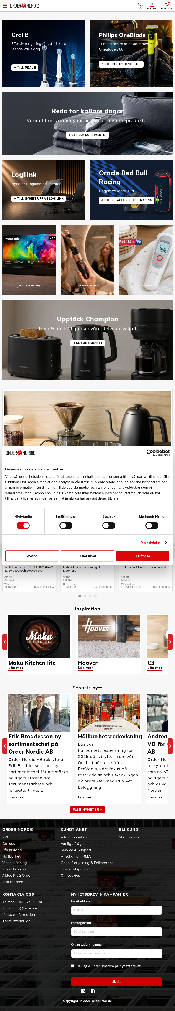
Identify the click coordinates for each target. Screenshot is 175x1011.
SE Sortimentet (89, 343)
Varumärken (12, 881)
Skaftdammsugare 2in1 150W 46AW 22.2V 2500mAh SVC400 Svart (28, 568)
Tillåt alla (143, 556)
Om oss (8, 843)
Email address (81, 901)
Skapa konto (129, 837)
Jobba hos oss (14, 869)
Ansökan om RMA (76, 856)
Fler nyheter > (87, 810)
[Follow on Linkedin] (83, 990)
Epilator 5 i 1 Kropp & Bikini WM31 (143, 567)
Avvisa (32, 556)
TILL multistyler (87, 285)
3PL (5, 837)
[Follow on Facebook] (93, 990)
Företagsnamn (82, 923)
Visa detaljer (151, 542)
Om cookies (70, 875)
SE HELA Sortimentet (89, 135)
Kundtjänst (74, 829)
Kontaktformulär (16, 921)
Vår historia (12, 850)
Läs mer (15, 667)
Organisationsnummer (88, 944)
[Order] (24, 5)
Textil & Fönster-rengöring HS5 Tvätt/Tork (83, 568)
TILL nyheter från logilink (40, 198)
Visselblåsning (14, 862)
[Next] (170, 642)
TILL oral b (26, 67)
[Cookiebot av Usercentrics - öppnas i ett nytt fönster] (150, 452)
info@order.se (25, 908)
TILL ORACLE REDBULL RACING (128, 200)
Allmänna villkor (74, 837)
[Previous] (4, 642)
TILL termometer (145, 285)
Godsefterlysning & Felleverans (87, 862)
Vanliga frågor (73, 843)
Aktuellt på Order (17, 875)
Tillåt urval (87, 556)
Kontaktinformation (18, 914)
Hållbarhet (11, 856)
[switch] (65, 525)
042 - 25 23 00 (29, 901)
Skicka (116, 981)
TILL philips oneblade (123, 64)
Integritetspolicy (74, 869)
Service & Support (76, 850)
